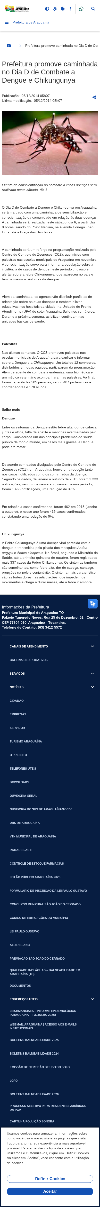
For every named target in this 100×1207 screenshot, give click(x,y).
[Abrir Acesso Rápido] (70, 9)
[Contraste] (47, 9)
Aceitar (50, 1191)
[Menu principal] (7, 22)
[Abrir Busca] (93, 9)
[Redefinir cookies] (63, 9)
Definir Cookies (50, 1178)
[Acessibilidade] (55, 9)
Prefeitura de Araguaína (31, 22)
